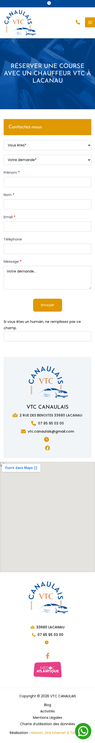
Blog (47, 704)
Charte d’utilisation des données (47, 723)
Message (12, 261)
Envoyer (47, 305)
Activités (47, 711)
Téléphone (13, 239)
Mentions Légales (47, 717)
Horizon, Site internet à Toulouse (58, 732)
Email (9, 217)
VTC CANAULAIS (47, 407)
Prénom (12, 172)
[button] (50, 3)
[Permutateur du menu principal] (90, 22)
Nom (9, 194)
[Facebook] (48, 656)
